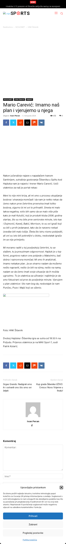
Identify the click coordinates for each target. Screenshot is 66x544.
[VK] (41, 123)
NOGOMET (20, 27)
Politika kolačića (30, 540)
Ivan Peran (15, 115)
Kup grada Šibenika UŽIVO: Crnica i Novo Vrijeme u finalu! (49, 387)
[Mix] (34, 123)
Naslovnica (8, 27)
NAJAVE (29, 99)
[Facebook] (6, 123)
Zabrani (33, 524)
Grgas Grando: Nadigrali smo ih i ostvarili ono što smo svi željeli (17, 387)
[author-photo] (33, 417)
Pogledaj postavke (33, 532)
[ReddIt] (20, 123)
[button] (61, 487)
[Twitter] (13, 123)
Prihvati (33, 516)
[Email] (27, 123)
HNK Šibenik (33, 27)
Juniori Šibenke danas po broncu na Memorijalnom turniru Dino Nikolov (34, 6)
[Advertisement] (33, 64)
